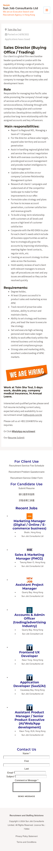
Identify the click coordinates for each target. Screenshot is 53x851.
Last (26, 769)
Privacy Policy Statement (27, 836)
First (26, 761)
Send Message (26, 796)
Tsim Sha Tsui (14, 29)
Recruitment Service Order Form (26, 477)
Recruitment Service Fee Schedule (26, 465)
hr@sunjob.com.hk (32, 415)
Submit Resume (27, 488)
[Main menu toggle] (47, 10)
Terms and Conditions (26, 842)
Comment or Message (26, 780)
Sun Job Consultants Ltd (20, 8)
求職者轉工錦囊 (26, 500)
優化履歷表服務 (26, 494)
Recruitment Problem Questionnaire (27, 471)
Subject (10, 776)
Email (11, 772)
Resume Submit (16, 437)
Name (26, 753)
